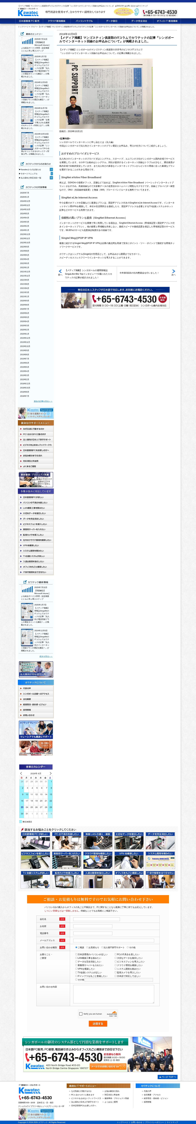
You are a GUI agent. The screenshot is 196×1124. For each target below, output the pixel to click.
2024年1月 (24, 230)
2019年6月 (24, 363)
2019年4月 (24, 371)
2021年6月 (24, 288)
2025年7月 (24, 193)
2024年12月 (25, 201)
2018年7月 (24, 396)
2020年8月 (24, 305)
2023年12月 (25, 234)
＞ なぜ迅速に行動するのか (80, 1091)
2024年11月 (25, 205)
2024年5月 (24, 213)
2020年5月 (24, 317)
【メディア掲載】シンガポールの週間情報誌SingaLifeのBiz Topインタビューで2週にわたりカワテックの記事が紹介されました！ (88, 274)
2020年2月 (24, 330)
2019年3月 (24, 375)
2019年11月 (25, 342)
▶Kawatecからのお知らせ (30, 169)
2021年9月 (24, 280)
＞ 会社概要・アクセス (151, 1095)
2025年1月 (24, 197)
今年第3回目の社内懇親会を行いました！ (139, 273)
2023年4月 (24, 259)
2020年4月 (24, 321)
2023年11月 (25, 238)
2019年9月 (24, 350)
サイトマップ (143, 6)
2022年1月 (24, 267)
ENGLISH (120, 6)
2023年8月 (24, 251)
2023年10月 (25, 242)
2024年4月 (24, 218)
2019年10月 (25, 346)
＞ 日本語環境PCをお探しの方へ (82, 1105)
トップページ (23, 27)
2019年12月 (25, 338)
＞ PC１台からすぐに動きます (81, 1095)
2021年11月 (25, 276)
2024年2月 (24, 226)
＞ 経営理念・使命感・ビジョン (154, 1098)
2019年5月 (24, 367)
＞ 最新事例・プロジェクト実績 (115, 1098)
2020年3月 (24, 325)
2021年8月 (24, 284)
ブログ (33, 27)
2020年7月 (24, 309)
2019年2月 (24, 379)
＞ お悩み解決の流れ (110, 1091)
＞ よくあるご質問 (110, 1102)
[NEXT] (50, 773)
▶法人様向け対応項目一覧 (30, 178)
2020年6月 (24, 313)
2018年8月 (24, 392)
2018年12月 (25, 384)
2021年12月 (25, 272)
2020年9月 (24, 301)
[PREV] (21, 773)
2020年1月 (24, 334)
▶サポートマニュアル (28, 174)
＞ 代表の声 (146, 1091)
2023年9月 (24, 247)
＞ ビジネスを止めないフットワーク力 (85, 1098)
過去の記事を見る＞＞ (43, 401)
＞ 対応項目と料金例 (110, 1095)
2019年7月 (24, 359)
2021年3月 (24, 292)
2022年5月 (24, 263)
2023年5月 (24, 255)
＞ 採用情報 (146, 1102)
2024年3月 (24, 222)
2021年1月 (24, 296)
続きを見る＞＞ (46, 656)
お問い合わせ (131, 6)
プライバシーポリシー (154, 1122)
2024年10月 (25, 209)
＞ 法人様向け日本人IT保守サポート (84, 1102)
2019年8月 (24, 354)
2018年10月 (25, 388)
